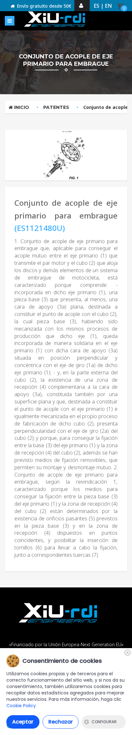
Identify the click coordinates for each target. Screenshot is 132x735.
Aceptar (22, 721)
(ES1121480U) (39, 228)
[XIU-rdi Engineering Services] (55, 19)
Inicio (21, 107)
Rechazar (60, 721)
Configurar (104, 721)
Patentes (56, 107)
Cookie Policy (21, 705)
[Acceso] (82, 5)
